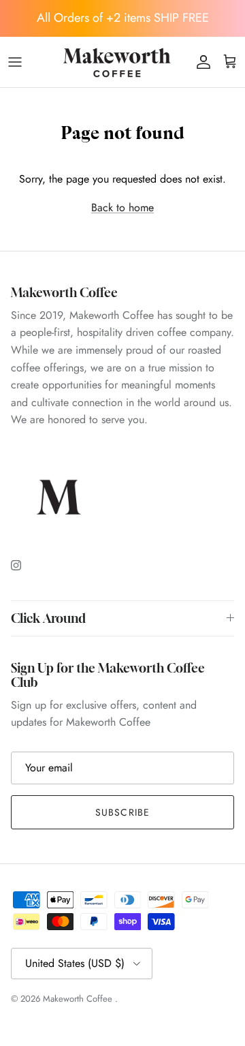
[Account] (200, 62)
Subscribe (122, 812)
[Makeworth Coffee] (117, 62)
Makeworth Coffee (79, 998)
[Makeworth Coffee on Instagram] (16, 565)
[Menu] (15, 62)
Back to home (122, 207)
